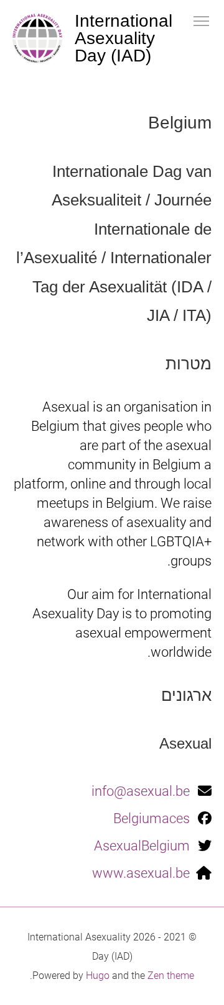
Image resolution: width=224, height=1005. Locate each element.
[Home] (37, 38)
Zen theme (170, 975)
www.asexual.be (141, 873)
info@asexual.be (140, 791)
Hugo (98, 975)
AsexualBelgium (142, 846)
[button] (201, 20)
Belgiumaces (151, 818)
